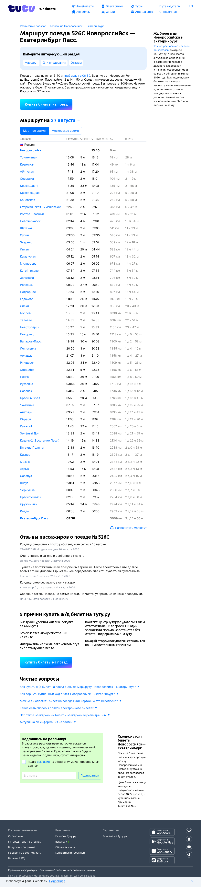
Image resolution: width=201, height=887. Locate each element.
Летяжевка (28, 348)
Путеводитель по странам (24, 841)
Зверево (26, 242)
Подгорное (28, 292)
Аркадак (26, 355)
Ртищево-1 (28, 362)
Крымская (27, 164)
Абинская (27, 171)
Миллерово (28, 263)
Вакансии (61, 841)
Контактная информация (70, 852)
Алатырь (26, 412)
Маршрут (31, 62)
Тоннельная (28, 157)
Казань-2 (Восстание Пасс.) (39, 440)
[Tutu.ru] (21, 9)
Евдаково (26, 299)
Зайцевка (27, 278)
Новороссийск (31, 150)
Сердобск (27, 370)
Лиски (24, 306)
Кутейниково (29, 270)
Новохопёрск (29, 327)
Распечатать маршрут (131, 528)
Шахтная (26, 228)
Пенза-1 (25, 377)
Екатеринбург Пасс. (34, 518)
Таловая (26, 320)
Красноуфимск (30, 497)
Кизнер (25, 454)
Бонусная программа (21, 847)
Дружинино (28, 504)
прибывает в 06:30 (76, 75)
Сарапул (26, 476)
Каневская (27, 200)
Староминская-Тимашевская (40, 207)
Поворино (27, 334)
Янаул (24, 483)
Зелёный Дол (29, 433)
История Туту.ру (65, 836)
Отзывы (76, 62)
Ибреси (25, 419)
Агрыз (24, 469)
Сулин (24, 235)
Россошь (26, 285)
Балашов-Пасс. (31, 341)
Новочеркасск (30, 221)
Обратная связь (65, 847)
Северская (27, 178)
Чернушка (27, 490)
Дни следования (54, 62)
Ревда (24, 511)
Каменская (28, 256)
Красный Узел (30, 398)
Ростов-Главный (32, 214)
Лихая (24, 249)
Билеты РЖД (16, 858)
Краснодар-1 (29, 186)
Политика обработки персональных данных (67, 870)
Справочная (15, 836)
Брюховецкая (29, 193)
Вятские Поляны (32, 447)
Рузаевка (26, 384)
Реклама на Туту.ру (114, 836)
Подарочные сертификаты (24, 852)
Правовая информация (22, 870)
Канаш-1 (26, 426)
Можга (25, 462)
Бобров (25, 313)
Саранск (26, 391)
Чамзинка (27, 405)
